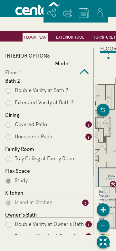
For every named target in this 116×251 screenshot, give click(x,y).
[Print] (67, 13)
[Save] (84, 13)
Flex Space (17, 171)
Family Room (19, 149)
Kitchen (14, 193)
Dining (12, 115)
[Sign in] (100, 13)
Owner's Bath (21, 215)
